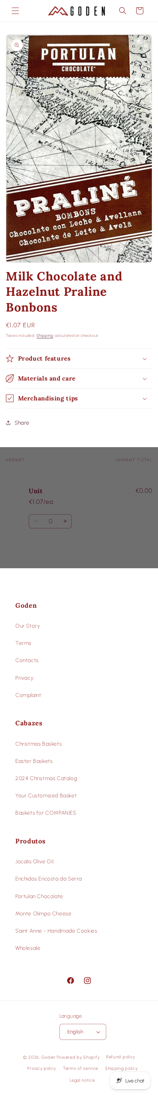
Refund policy (120, 1056)
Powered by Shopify (78, 1057)
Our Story (27, 626)
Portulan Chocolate (39, 896)
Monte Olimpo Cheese (43, 913)
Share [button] (22, 423)
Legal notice (82, 1080)
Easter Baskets (34, 761)
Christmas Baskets (38, 744)
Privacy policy (41, 1068)
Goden (48, 1057)
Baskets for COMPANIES (45, 813)
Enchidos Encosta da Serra (48, 879)
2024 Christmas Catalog (46, 778)
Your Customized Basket (46, 795)
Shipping (44, 335)
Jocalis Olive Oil (34, 861)
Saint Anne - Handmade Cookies (56, 931)
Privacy (24, 678)
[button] (15, 10)
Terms (23, 643)
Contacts (27, 660)
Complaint (28, 695)
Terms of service (80, 1068)
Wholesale (27, 948)
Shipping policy (121, 1068)
